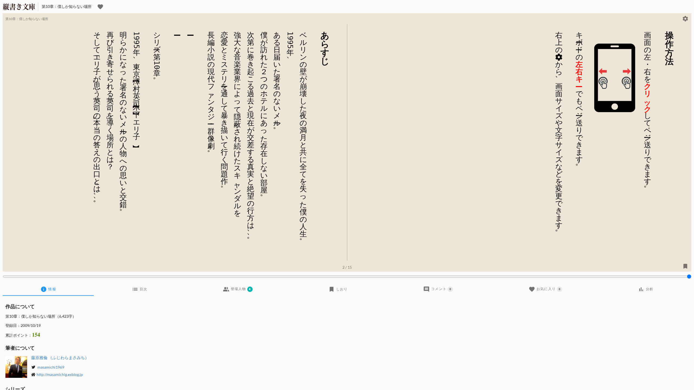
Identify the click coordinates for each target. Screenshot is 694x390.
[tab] (48, 289)
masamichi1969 (50, 367)
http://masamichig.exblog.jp (60, 374)
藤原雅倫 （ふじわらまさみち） (60, 357)
